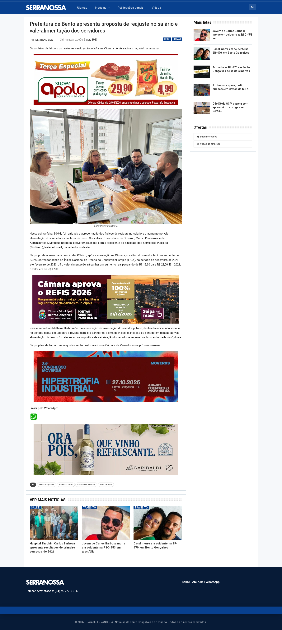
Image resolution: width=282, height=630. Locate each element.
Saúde (35, 507)
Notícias (100, 7)
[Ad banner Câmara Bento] (105, 299)
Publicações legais (130, 7)
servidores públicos (86, 485)
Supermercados (208, 136)
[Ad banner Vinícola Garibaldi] (106, 449)
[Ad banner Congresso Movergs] (106, 376)
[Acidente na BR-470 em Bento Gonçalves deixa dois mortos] (202, 72)
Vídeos (156, 7)
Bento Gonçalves (46, 485)
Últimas (82, 7)
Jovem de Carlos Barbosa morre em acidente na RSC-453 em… (232, 34)
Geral (167, 39)
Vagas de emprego (210, 144)
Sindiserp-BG (106, 485)
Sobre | (187, 582)
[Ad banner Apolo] (106, 79)
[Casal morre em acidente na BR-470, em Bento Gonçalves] (158, 523)
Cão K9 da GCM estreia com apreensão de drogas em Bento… (230, 107)
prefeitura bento (66, 485)
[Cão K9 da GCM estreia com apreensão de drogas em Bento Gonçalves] (202, 108)
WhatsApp (213, 582)
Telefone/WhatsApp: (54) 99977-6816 (52, 591)
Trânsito (89, 507)
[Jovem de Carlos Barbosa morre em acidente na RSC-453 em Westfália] (106, 523)
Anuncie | (199, 582)
